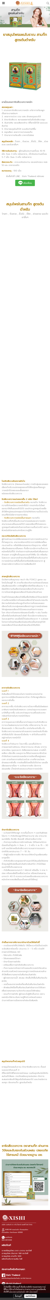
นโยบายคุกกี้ (33, 1292)
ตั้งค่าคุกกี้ (18, 1296)
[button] (47, 3)
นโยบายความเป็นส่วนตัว (17, 1292)
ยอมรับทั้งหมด (30, 1296)
